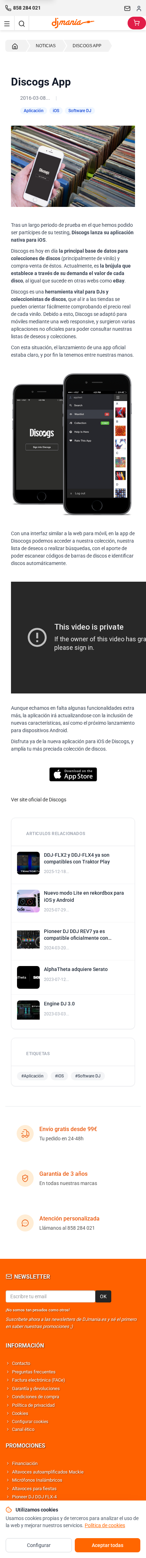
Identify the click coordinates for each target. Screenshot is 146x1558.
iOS (56, 110)
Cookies (20, 1413)
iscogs (59, 799)
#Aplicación (32, 1076)
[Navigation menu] (7, 23)
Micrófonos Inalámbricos (37, 1480)
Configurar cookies (30, 1421)
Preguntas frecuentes (34, 1372)
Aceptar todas (107, 1545)
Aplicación (34, 110)
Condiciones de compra (35, 1396)
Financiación (25, 1463)
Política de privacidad (33, 1405)
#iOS (59, 1076)
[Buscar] (22, 23)
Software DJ (79, 110)
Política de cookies (105, 1525)
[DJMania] (78, 23)
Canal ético (23, 1429)
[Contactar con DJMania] (127, 8)
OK (103, 1296)
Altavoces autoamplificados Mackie (48, 1472)
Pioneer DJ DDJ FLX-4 (34, 1496)
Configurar (39, 1545)
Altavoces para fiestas (34, 1488)
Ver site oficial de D (31, 799)
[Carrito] (137, 23)
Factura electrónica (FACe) (38, 1380)
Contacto (21, 1363)
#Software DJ (88, 1076)
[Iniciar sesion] (138, 8)
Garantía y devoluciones (36, 1388)
